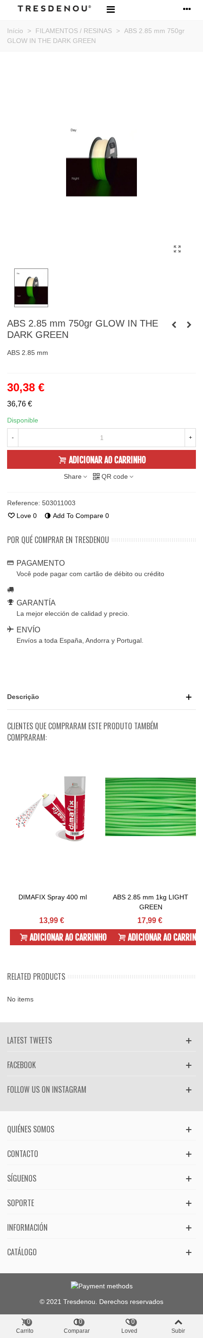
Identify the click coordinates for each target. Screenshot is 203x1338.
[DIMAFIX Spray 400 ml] (52, 807)
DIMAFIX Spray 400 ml (52, 897)
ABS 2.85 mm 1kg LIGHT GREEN (150, 902)
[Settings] (187, 9)
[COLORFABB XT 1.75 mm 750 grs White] (174, 325)
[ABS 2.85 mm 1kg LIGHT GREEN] (150, 807)
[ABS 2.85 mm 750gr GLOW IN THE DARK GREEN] (177, 249)
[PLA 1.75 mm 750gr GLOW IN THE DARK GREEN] (189, 325)
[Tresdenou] (54, 9)
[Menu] (110, 9)
